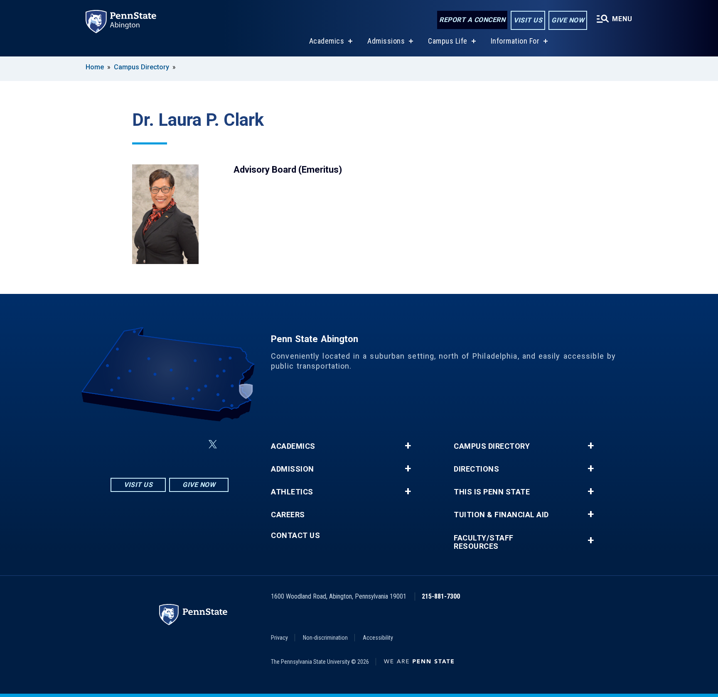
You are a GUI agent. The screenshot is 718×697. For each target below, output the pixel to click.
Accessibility (378, 637)
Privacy (279, 637)
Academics (326, 41)
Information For (515, 41)
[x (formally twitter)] (213, 444)
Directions (476, 469)
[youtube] (193, 444)
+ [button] (408, 445)
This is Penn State (492, 492)
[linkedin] (171, 444)
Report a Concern (472, 20)
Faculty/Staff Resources (484, 542)
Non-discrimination (325, 637)
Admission (292, 469)
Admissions (386, 41)
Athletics (292, 492)
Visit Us (528, 20)
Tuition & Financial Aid (501, 515)
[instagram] (128, 444)
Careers (288, 515)
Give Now (567, 20)
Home (95, 67)
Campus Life (447, 41)
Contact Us (295, 535)
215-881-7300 (441, 596)
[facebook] (149, 444)
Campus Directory (141, 67)
